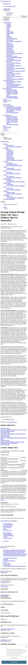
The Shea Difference (8, 80)
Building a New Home (12, 91)
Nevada (8, 30)
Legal (5, 562)
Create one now (4, 586)
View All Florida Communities (14, 60)
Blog (5, 99)
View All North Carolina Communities (16, 68)
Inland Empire (10, 45)
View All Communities (12, 38)
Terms (21, 498)
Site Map (6, 559)
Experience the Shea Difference (14, 81)
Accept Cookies (14, 662)
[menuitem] (17, 81)
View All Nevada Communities (14, 65)
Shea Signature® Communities (14, 109)
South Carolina (10, 33)
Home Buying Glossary (12, 122)
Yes (2, 604)
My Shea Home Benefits (12, 85)
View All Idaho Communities (13, 62)
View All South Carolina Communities (16, 71)
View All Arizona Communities (14, 41)
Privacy (2, 500)
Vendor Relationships (9, 535)
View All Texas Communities (13, 73)
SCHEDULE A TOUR (6, 640)
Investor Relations (8, 534)
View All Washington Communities (15, 79)
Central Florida (10, 58)
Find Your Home (7, 22)
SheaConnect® (10, 83)
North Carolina (10, 32)
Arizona (8, 23)
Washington (9, 37)
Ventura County (10, 52)
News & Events (7, 100)
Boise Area (9, 61)
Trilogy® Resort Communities (14, 84)
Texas (8, 34)
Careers (5, 102)
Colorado (9, 26)
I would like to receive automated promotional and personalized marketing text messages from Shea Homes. (14, 486)
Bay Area (9, 42)
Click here (3, 582)
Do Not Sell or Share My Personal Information (15, 566)
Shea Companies (7, 532)
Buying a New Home (12, 89)
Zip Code (13, 468)
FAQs (8, 95)
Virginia (8, 36)
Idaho (8, 29)
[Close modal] (4, 589)
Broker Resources (8, 538)
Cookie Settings (14, 658)
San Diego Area (10, 50)
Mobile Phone (14, 473)
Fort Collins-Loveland (12, 56)
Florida (8, 27)
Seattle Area (9, 77)
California (9, 25)
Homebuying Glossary (12, 96)
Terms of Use (7, 563)
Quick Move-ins (7, 530)
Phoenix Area (10, 40)
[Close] (3, 202)
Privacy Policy (7, 564)
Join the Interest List (5, 595)
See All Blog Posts (5, 444)
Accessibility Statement (9, 560)
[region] (14, 655)
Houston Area (10, 72)
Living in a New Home (12, 93)
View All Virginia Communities (14, 76)
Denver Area (10, 54)
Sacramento (9, 49)
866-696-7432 (7, 3)
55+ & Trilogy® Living (11, 422)
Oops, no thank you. (8, 604)
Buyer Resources (8, 88)
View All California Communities (14, 53)
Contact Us (6, 10)
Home (5, 207)
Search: (2, 133)
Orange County (10, 46)
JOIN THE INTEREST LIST (8, 629)
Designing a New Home (12, 92)
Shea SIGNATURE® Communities (15, 87)
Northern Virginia (11, 75)
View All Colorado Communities (14, 57)
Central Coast (10, 44)
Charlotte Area (10, 67)
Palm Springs (10, 48)
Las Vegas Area (10, 64)
